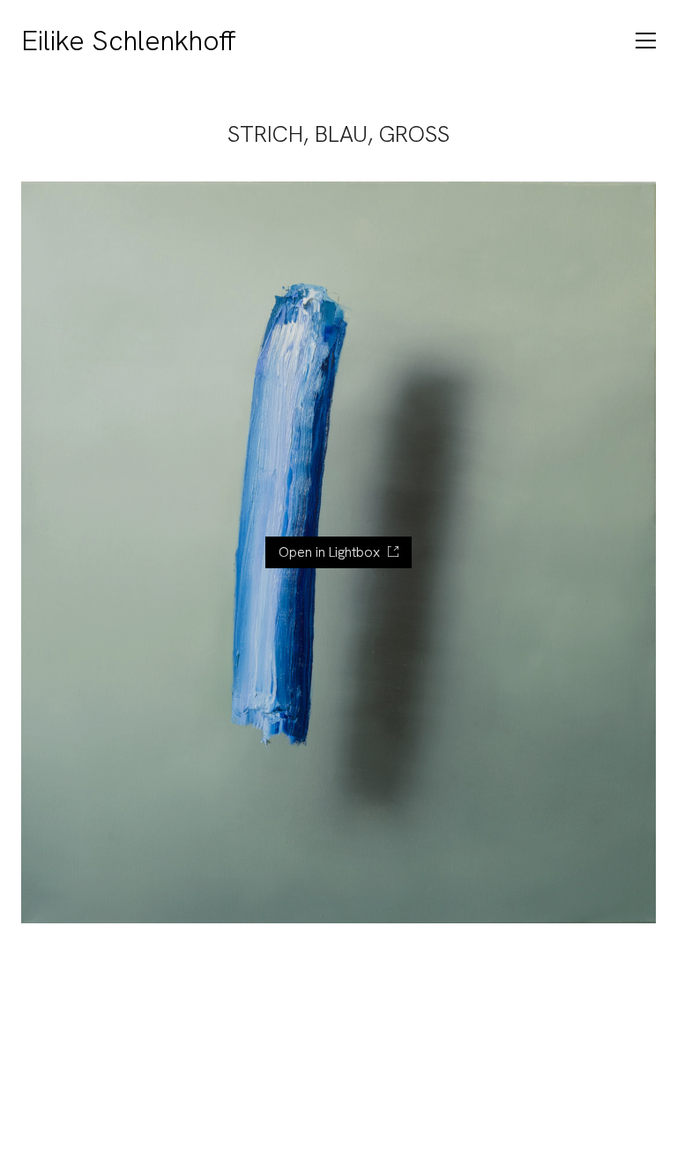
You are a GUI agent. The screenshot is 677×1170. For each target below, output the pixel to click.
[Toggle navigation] (646, 40)
